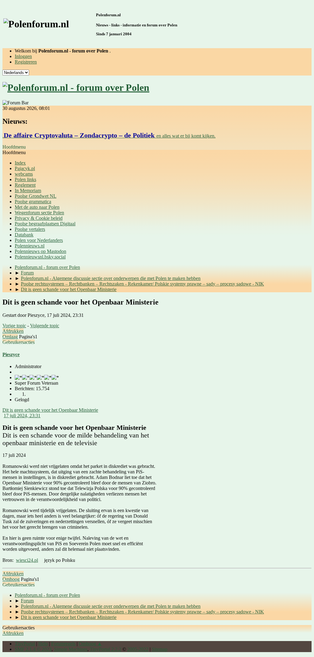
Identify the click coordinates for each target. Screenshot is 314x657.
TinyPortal (25, 643)
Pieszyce (11, 354)
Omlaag (10, 336)
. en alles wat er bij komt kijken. (109, 135)
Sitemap (159, 649)
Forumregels (63, 643)
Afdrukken (13, 331)
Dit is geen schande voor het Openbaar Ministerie (50, 410)
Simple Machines (70, 649)
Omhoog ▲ (90, 643)
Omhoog (11, 579)
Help (43, 643)
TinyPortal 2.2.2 (105, 649)
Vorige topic (14, 325)
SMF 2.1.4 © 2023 (33, 649)
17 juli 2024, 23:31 (22, 415)
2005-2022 (137, 649)
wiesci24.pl (27, 560)
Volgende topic (44, 325)
